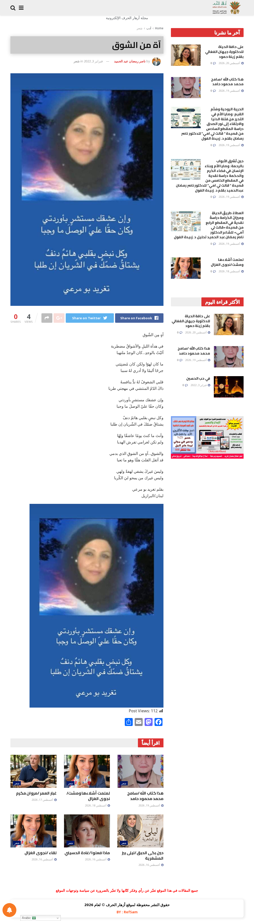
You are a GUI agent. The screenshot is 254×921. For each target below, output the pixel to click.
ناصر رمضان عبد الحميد (130, 61)
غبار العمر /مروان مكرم (36, 793)
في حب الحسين (198, 378)
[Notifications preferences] (9, 910)
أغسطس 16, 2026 (149, 865)
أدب (148, 28)
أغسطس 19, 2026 (149, 805)
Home (159, 28)
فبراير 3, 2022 (93, 61)
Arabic (27, 918)
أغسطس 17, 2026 (43, 799)
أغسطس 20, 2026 (230, 63)
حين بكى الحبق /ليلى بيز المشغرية (142, 855)
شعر (139, 28)
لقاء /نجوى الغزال (40, 852)
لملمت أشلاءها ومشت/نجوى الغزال (88, 795)
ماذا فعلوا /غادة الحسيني (87, 852)
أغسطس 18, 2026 (96, 805)
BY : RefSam (127, 912)
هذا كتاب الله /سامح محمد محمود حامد (145, 795)
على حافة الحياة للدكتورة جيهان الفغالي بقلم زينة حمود (224, 51)
